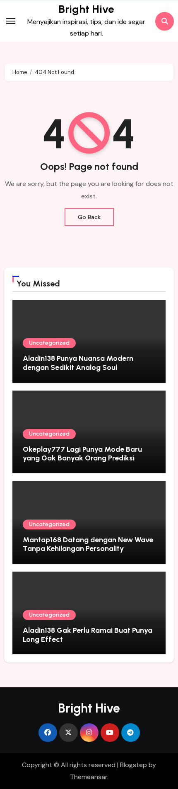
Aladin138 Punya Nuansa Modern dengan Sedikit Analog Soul (78, 363)
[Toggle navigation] (10, 21)
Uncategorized (49, 342)
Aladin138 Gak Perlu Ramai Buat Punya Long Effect (87, 635)
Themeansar (88, 776)
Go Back (89, 217)
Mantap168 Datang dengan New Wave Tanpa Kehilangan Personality (88, 544)
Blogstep (133, 764)
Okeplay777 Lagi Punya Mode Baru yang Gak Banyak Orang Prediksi (82, 454)
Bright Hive (86, 9)
